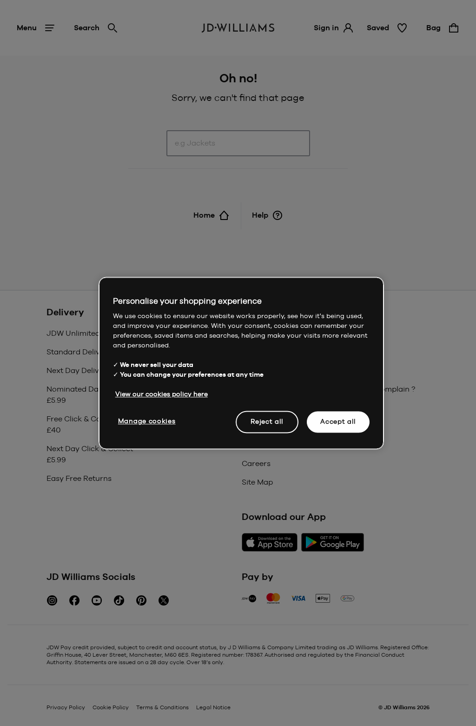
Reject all (267, 421)
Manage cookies (147, 421)
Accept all (338, 421)
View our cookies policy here (161, 394)
